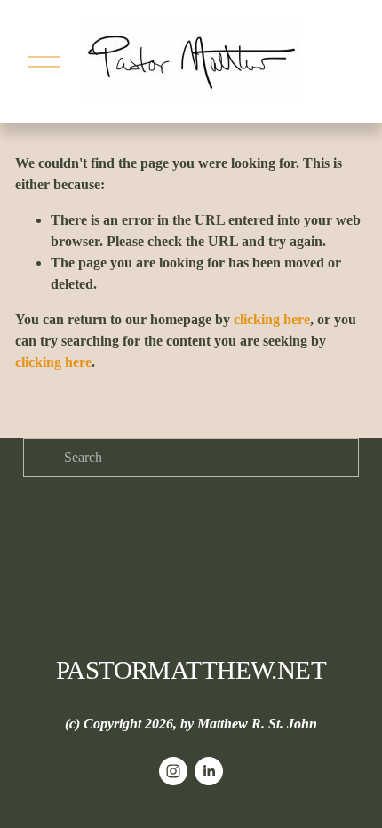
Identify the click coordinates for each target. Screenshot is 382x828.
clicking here (272, 319)
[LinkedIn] (209, 771)
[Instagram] (173, 771)
